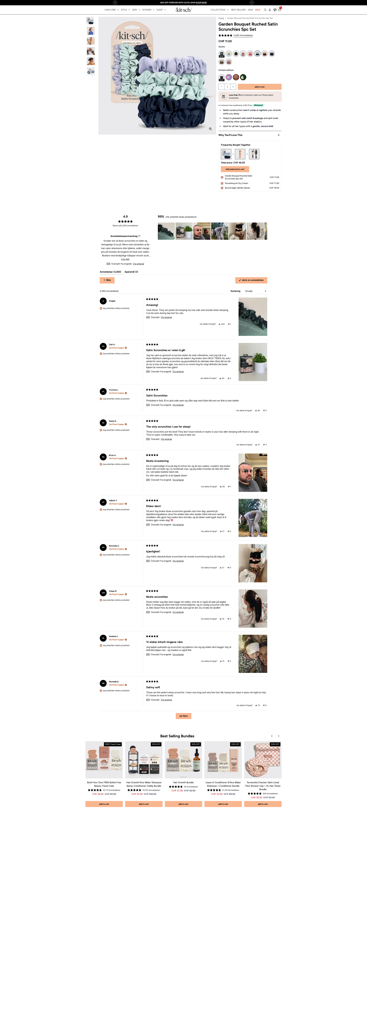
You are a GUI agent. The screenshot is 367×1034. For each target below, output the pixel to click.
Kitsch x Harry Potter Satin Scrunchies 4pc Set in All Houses (236, 77)
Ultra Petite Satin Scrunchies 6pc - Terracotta (229, 62)
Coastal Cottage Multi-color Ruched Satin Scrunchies (229, 54)
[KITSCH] (183, 9)
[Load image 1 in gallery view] (90, 21)
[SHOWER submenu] (153, 9)
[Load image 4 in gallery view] (90, 51)
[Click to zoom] (210, 128)
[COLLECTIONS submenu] (228, 9)
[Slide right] (252, 3)
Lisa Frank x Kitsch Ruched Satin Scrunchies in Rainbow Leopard (229, 77)
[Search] (265, 10)
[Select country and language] (275, 9)
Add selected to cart (235, 169)
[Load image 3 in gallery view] (90, 41)
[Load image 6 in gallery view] (90, 71)
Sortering (236, 291)
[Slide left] (115, 3)
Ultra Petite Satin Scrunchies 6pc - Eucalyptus (221, 62)
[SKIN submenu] (139, 9)
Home (221, 18)
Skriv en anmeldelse (254, 281)
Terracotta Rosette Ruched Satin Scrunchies (243, 54)
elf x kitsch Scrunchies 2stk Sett (243, 77)
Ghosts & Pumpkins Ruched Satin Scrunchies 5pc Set (221, 77)
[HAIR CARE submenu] (118, 9)
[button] (235, 35)
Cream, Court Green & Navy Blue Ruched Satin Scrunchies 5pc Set (221, 54)
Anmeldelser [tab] (110, 272)
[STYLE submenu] (129, 9)
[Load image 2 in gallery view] (90, 31)
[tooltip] (139, 236)
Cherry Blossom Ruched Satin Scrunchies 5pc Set (250, 54)
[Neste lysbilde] (265, 231)
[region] (183, 2)
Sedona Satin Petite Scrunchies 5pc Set (264, 54)
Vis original (138, 264)
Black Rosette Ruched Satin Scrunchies (236, 54)
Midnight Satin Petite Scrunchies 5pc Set (272, 54)
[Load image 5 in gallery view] (90, 61)
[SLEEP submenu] (165, 9)
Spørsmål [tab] (131, 272)
